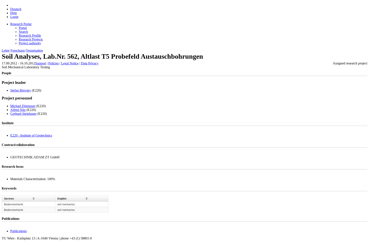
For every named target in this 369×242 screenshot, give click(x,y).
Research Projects (31, 39)
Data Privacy (89, 63)
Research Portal (20, 24)
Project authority (30, 43)
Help (13, 13)
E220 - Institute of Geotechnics (31, 135)
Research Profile (30, 35)
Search (23, 32)
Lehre (6, 50)
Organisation (34, 50)
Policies (53, 63)
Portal (23, 28)
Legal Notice (70, 63)
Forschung (17, 50)
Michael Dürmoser (22, 106)
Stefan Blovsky (20, 90)
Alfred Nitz (18, 110)
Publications (18, 231)
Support (40, 63)
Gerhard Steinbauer (23, 113)
